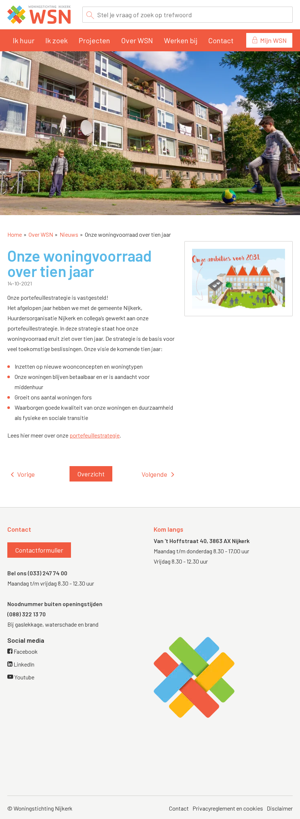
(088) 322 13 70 (26, 613)
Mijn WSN (273, 40)
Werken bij (180, 40)
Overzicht (91, 474)
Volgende (154, 474)
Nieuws (69, 234)
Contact (220, 40)
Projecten (94, 40)
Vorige (26, 474)
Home (14, 234)
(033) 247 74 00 (47, 572)
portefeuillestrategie (95, 435)
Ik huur (23, 40)
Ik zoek (56, 40)
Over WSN (137, 40)
